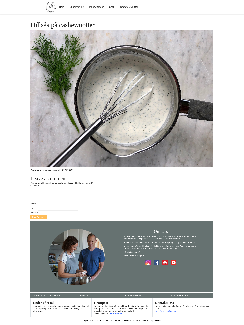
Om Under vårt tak (129, 7)
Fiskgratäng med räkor (52, 170)
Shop (112, 7)
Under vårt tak (77, 7)
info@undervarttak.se (165, 311)
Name (33, 204)
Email (33, 208)
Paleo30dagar (96, 7)
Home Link (50, 7)
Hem (61, 7)
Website (34, 212)
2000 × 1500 (68, 170)
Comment (35, 185)
